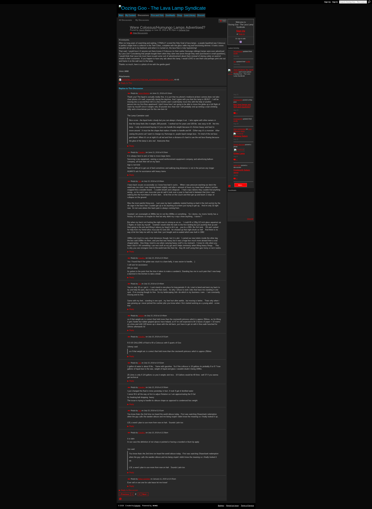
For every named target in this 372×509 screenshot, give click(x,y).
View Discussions (140, 33)
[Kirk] (239, 204)
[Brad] (247, 204)
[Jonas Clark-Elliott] (232, 204)
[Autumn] (232, 212)
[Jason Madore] (123, 33)
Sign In (335, 2)
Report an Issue (232, 506)
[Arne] (239, 212)
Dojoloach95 (238, 100)
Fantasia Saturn (241, 136)
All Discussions (125, 20)
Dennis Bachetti (239, 144)
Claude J (141, 152)
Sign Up (327, 2)
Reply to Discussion (128, 490)
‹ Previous (124, 494)
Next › (144, 494)
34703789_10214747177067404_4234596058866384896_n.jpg (147, 80)
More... (240, 185)
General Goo (184, 30)
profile (236, 53)
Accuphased (238, 51)
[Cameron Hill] (239, 196)
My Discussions (142, 20)
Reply (130, 146)
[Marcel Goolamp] (247, 212)
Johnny (141, 316)
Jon (139, 181)
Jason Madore (145, 30)
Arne (235, 129)
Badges (221, 506)
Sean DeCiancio (239, 70)
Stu (235, 61)
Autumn (137, 506)
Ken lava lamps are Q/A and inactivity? (242, 105)
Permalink (129, 93)
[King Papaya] (232, 196)
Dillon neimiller (144, 479)
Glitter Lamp (239, 153)
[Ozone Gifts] (247, 196)
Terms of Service (247, 506)
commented (241, 129)
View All (250, 219)
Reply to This (125, 83)
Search (369, 2)
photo (243, 131)
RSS (120, 499)
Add (224, 21)
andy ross (237, 165)
